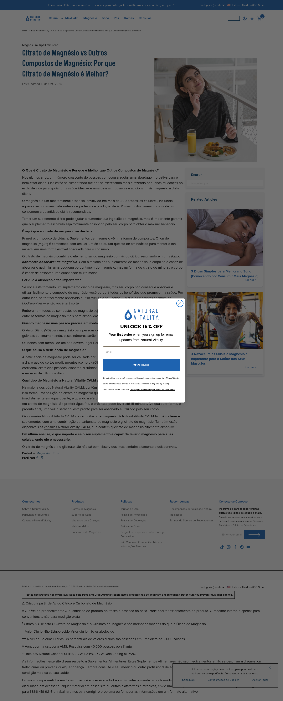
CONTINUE (141, 365)
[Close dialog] (180, 303)
